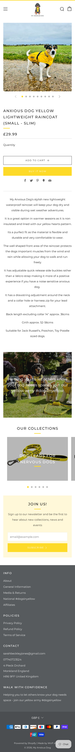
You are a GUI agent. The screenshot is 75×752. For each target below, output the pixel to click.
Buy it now (37, 171)
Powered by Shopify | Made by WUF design (37, 743)
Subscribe (35, 547)
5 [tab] (43, 487)
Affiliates (9, 605)
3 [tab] (35, 487)
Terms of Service (14, 635)
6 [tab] (47, 487)
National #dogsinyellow (19, 599)
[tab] (22, 96)
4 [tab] (39, 487)
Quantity (9, 145)
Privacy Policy (12, 623)
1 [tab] (28, 487)
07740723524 (12, 659)
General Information (17, 586)
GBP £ (35, 717)
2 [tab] (32, 487)
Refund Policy (12, 629)
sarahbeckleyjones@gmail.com (24, 653)
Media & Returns (14, 592)
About (7, 580)
